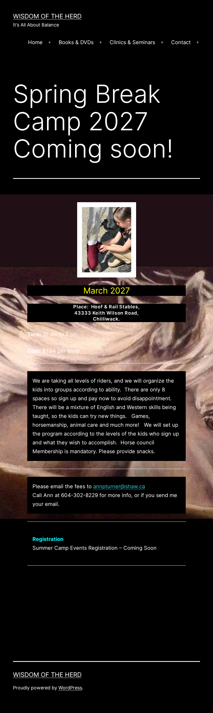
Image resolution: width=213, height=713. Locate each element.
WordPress (70, 687)
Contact (181, 42)
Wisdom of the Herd (47, 16)
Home (35, 42)
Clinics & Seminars (132, 42)
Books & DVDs (76, 42)
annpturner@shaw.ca (119, 486)
